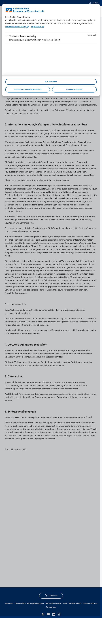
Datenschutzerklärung (16, 26)
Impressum (36, 26)
